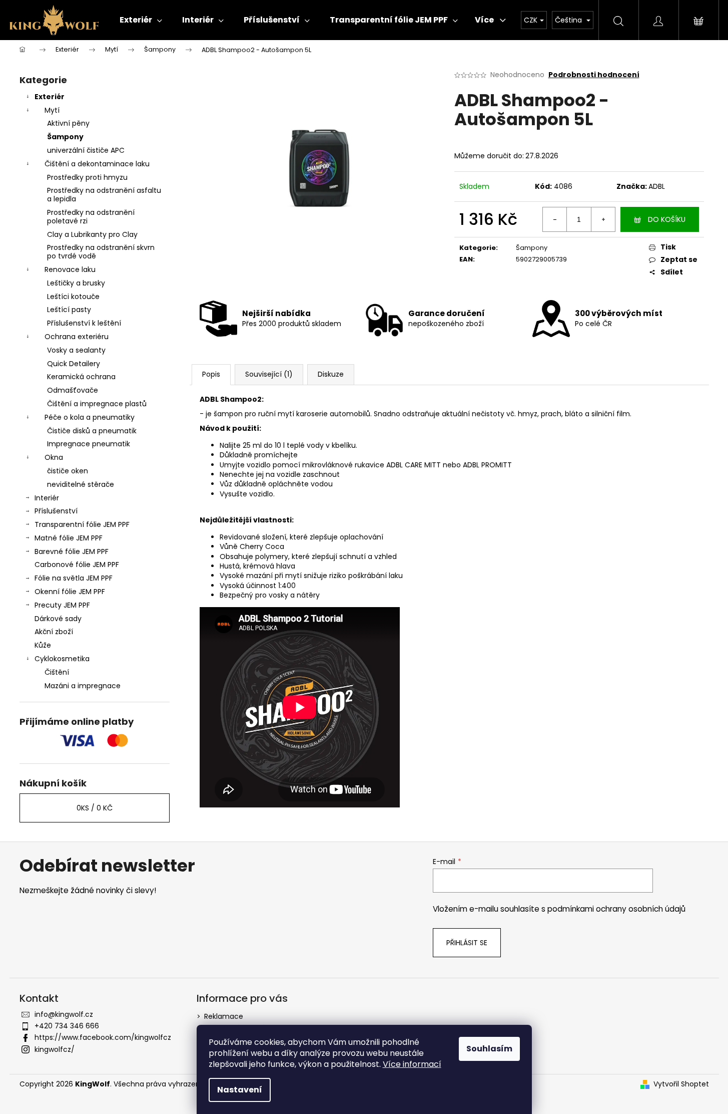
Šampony (65, 137)
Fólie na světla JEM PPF (74, 578)
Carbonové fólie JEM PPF (77, 565)
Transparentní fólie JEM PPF (82, 524)
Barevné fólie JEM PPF (72, 551)
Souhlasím (489, 1048)
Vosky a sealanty (76, 350)
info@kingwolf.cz (64, 1014)
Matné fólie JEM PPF (69, 538)
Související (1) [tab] (269, 374)
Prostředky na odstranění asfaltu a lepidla (104, 194)
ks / (95, 808)
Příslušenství (56, 511)
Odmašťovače (72, 390)
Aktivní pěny (68, 123)
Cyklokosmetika (62, 659)
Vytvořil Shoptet (681, 1084)
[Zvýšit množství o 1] (603, 219)
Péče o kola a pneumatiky (90, 417)
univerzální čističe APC (86, 150)
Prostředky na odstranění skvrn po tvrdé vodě (101, 251)
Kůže (43, 645)
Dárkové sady (58, 619)
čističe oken (67, 471)
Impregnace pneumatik (88, 444)
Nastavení (239, 1089)
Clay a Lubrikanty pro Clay (92, 234)
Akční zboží (54, 632)
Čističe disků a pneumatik (92, 431)
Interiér (47, 498)
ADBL (656, 186)
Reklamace (223, 1016)
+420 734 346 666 (67, 1026)
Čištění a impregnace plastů (97, 404)
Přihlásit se (466, 943)
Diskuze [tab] (331, 374)
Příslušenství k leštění (84, 323)
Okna (54, 457)
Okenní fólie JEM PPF (70, 592)
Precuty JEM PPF (62, 605)
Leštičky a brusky (76, 283)
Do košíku (666, 219)
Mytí (52, 110)
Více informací (412, 1064)
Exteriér (50, 97)
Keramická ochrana (81, 377)
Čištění (57, 672)
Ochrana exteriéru (77, 337)
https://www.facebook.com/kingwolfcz (103, 1037)
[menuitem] (141, 20)
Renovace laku (70, 269)
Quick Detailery (73, 364)
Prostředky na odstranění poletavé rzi (91, 216)
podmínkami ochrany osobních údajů (616, 909)
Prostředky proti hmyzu (87, 177)
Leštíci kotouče (73, 297)
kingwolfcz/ (55, 1049)
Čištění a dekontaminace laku (97, 164)
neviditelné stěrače (80, 484)
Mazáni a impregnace (83, 686)
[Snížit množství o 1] (555, 219)
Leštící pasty (69, 310)
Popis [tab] (211, 374)
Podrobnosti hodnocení (593, 75)
